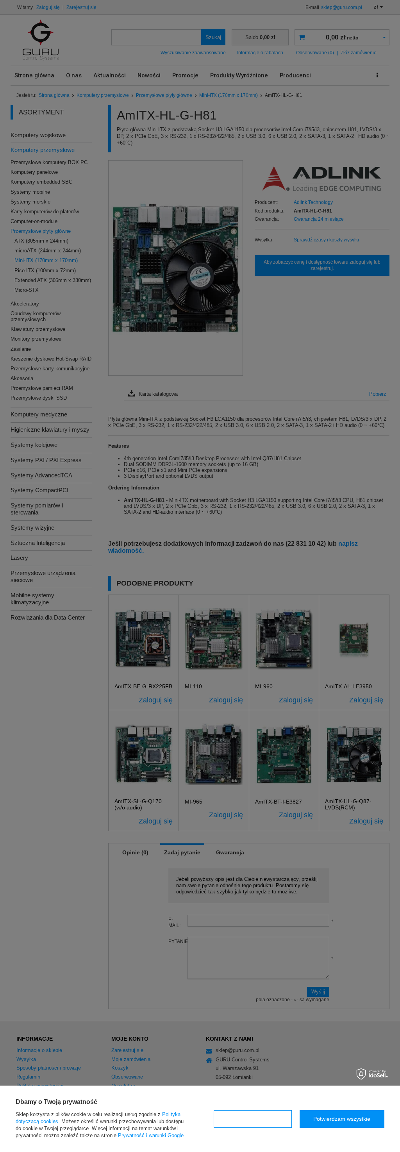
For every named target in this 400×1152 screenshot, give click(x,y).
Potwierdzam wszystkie (341, 1119)
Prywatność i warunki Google (151, 1135)
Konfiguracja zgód (252, 1119)
